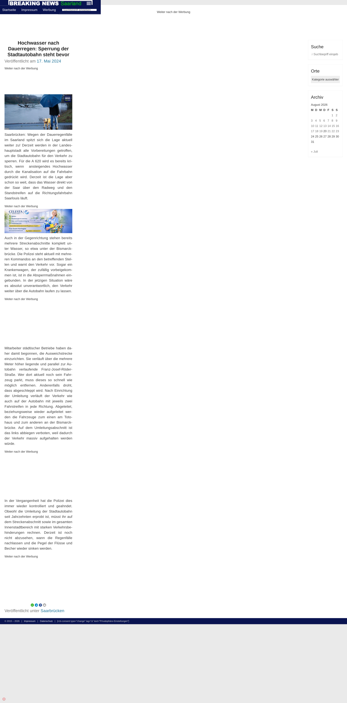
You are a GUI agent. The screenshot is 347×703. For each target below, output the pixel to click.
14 (329, 126)
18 (316, 131)
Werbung (49, 10)
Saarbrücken (52, 610)
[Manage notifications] (4, 699)
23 (337, 131)
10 (312, 126)
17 (312, 131)
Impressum (29, 10)
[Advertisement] (173, 27)
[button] (32, 605)
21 (329, 131)
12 (321, 126)
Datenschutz (46, 621)
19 (321, 131)
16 (337, 126)
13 (325, 126)
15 (333, 126)
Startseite (9, 10)
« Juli (314, 151)
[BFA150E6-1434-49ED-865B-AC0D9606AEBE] (38, 221)
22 (333, 131)
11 (316, 126)
